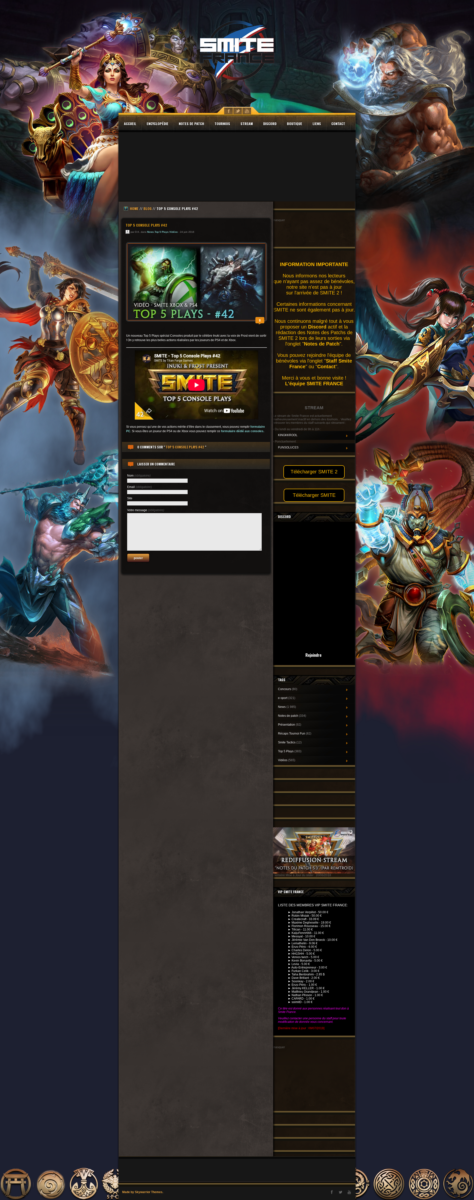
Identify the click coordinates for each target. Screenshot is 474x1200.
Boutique (294, 123)
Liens (317, 123)
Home (134, 208)
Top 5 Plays (162, 232)
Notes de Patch (321, 344)
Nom (139, 475)
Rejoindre (313, 655)
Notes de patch (191, 123)
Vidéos (173, 232)
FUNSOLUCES (288, 447)
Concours (287, 689)
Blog (147, 208)
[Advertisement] (237, 166)
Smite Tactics (290, 742)
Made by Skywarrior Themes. (142, 1192)
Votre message (145, 510)
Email (139, 487)
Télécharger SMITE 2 (314, 471)
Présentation (289, 724)
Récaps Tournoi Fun (294, 733)
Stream (246, 123)
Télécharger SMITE (314, 495)
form (224, 431)
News (150, 232)
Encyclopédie (157, 123)
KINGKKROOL (287, 435)
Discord (269, 123)
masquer (279, 220)
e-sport (286, 698)
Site (129, 498)
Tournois (222, 123)
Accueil (130, 123)
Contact (338, 123)
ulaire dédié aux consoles (245, 431)
